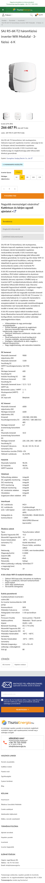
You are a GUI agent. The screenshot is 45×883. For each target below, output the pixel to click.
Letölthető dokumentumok (13, 237)
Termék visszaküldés (7, 762)
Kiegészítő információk (11, 229)
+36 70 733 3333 (17, 742)
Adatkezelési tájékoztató (9, 814)
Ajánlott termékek (7, 832)
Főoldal (4, 20)
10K (33, 177)
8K (27, 177)
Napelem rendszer (20, 664)
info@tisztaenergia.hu (17, 746)
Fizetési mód (5, 771)
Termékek (12, 20)
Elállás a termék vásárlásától (10, 819)
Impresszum (5, 800)
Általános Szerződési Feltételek (11, 804)
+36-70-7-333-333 (31, 4)
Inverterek (21, 20)
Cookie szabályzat (7, 809)
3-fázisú (18, 172)
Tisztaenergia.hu (6, 880)
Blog (2, 786)
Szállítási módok (6, 767)
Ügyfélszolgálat (6, 776)
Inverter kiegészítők (7, 847)
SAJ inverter (6, 664)
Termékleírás (7, 222)
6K (22, 177)
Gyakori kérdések (7, 781)
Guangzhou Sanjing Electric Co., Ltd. (19, 158)
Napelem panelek (7, 837)
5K (16, 177)
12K (39, 177)
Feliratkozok (21, 710)
